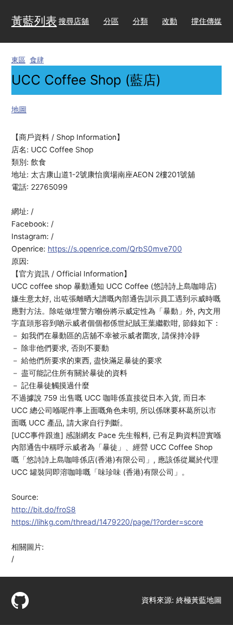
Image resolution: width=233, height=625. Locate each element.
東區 (18, 60)
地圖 (19, 109)
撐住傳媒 (206, 21)
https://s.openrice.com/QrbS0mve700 (115, 248)
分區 (111, 21)
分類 (140, 21)
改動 (169, 21)
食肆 (37, 60)
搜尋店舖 (74, 21)
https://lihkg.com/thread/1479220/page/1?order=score (107, 522)
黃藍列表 (34, 21)
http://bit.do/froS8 (43, 509)
